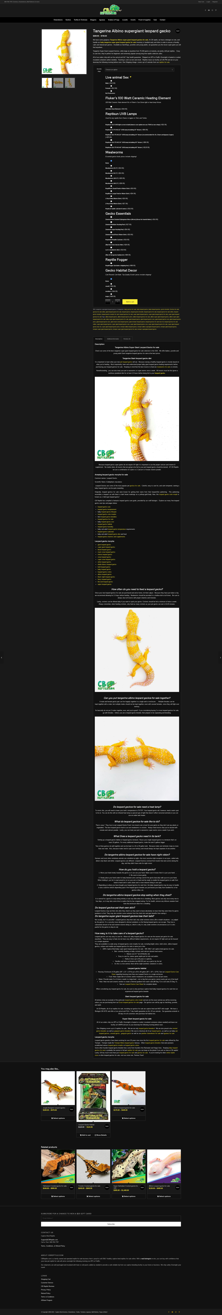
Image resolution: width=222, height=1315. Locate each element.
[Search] (168, 20)
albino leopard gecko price (125, 316)
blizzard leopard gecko (105, 582)
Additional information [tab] (113, 339)
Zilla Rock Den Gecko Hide (117, 245)
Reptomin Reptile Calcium (117, 240)
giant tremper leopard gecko (137, 321)
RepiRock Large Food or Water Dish (120, 193)
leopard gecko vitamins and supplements (111, 537)
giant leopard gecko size (103, 321)
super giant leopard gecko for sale (158, 314)
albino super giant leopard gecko (160, 316)
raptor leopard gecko (104, 584)
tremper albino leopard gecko (128, 326)
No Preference (110, 93)
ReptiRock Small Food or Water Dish (120, 188)
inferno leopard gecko (105, 554)
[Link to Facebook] (205, 10)
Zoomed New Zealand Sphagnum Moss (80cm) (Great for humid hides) (131, 219)
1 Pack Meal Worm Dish (116, 198)
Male (110, 83)
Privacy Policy (46, 1290)
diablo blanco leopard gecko (107, 564)
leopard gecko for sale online (165, 312)
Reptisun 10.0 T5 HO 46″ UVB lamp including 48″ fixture (127, 147)
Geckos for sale (174, 309)
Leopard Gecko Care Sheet (134, 984)
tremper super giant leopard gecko (102, 329)
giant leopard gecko (134, 319)
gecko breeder (165, 309)
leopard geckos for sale (126, 314)
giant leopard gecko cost (162, 319)
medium (111, 291)
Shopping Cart (46, 1279)
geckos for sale (135, 486)
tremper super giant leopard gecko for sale (125, 329)
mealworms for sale (163, 367)
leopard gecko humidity (105, 527)
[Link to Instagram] (212, 10)
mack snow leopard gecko (106, 552)
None (107, 163)
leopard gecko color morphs (107, 514)
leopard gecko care (104, 507)
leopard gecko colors (105, 572)
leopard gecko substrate (106, 532)
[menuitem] (201, 1)
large (110, 296)
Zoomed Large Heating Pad (117, 229)
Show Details (101, 1135)
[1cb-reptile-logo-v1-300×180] (111, 10)
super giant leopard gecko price (111, 326)
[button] (84, 31)
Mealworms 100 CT (115, 178)
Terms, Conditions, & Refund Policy (53, 1246)
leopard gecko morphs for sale (110, 314)
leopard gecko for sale (150, 312)
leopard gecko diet (114, 534)
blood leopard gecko (104, 549)
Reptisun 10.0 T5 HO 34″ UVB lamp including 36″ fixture (127, 142)
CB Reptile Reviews (47, 1286)
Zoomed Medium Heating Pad (118, 224)
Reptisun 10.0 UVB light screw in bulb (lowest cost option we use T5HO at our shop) (136, 125)
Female (111, 88)
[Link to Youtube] (209, 10)
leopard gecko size (107, 522)
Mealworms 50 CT (114, 173)
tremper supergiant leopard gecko (146, 329)
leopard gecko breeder (137, 312)
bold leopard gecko (104, 567)
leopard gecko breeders (109, 517)
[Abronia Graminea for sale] (2, 657)
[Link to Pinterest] (216, 10)
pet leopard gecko (126, 362)
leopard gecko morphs (115, 1045)
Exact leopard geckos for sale (129, 1002)
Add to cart (130, 302)
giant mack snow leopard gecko (120, 321)
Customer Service (47, 1283)
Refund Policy (45, 1293)
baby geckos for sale (130, 309)
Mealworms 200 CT (115, 183)
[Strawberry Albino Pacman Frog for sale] (220, 657)
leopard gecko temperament (107, 509)
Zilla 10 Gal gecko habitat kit (118, 255)
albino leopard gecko (111, 316)
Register (215, 1)
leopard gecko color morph (168, 494)
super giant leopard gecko (140, 314)
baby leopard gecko (142, 309)
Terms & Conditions (47, 1297)
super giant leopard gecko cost (139, 324)
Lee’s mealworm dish (115, 250)
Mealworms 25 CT (114, 168)
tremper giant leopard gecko (168, 326)
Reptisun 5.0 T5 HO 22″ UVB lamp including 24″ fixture (126, 130)
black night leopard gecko (106, 577)
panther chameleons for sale (150, 1033)
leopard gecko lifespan (108, 512)
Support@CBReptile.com (49, 1240)
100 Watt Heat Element (116, 109)
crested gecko (115, 1033)
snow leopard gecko (104, 557)
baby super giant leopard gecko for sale (117, 319)
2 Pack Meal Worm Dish (116, 203)
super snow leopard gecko (106, 559)
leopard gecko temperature (117, 529)
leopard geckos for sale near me (155, 321)
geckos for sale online (99, 312)
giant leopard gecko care (148, 319)
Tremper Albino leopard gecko (124, 1043)
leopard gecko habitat (105, 524)
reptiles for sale (164, 62)
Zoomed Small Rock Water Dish (119, 234)
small (110, 286)
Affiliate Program (46, 1300)
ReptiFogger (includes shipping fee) (120, 265)
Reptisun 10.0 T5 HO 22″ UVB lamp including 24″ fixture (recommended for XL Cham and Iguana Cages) (139, 136)
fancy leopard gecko (104, 579)
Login (208, 1)
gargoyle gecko (126, 1033)
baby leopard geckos (154, 309)
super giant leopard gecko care (121, 324)
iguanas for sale (169, 1033)
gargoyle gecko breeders (122, 1031)
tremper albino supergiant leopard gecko (148, 326)
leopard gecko (126, 312)
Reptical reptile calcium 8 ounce (119, 209)
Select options (59, 1118)
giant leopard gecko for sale (113, 312)
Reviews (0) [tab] (126, 339)
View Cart (201, 1)
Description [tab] (98, 339)
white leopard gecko (104, 562)
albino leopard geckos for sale (141, 316)
